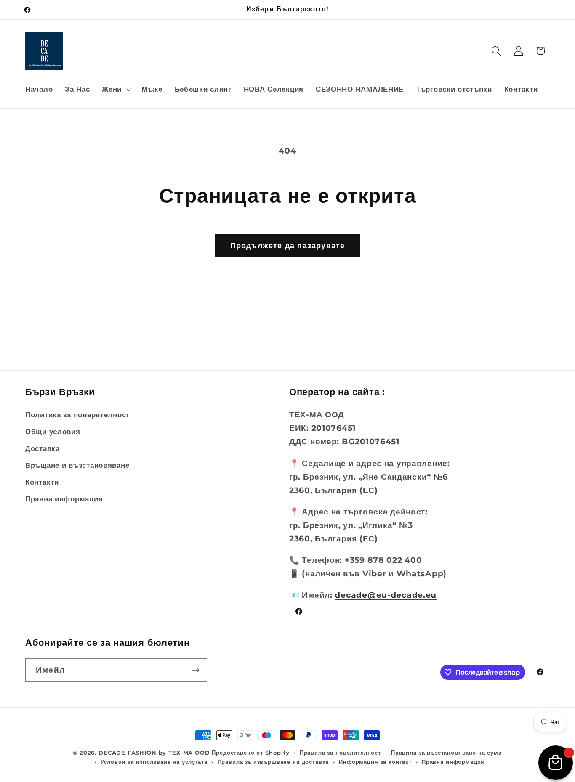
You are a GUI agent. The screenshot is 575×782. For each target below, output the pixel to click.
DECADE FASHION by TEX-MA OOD (154, 752)
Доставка (42, 448)
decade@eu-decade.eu (386, 595)
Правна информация (64, 499)
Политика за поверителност (77, 415)
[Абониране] (195, 670)
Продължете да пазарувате (287, 245)
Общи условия (52, 431)
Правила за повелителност (340, 752)
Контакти (42, 482)
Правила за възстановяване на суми (446, 752)
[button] (116, 89)
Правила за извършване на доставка (273, 761)
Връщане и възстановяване (77, 465)
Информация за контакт (375, 761)
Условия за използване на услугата (154, 761)
